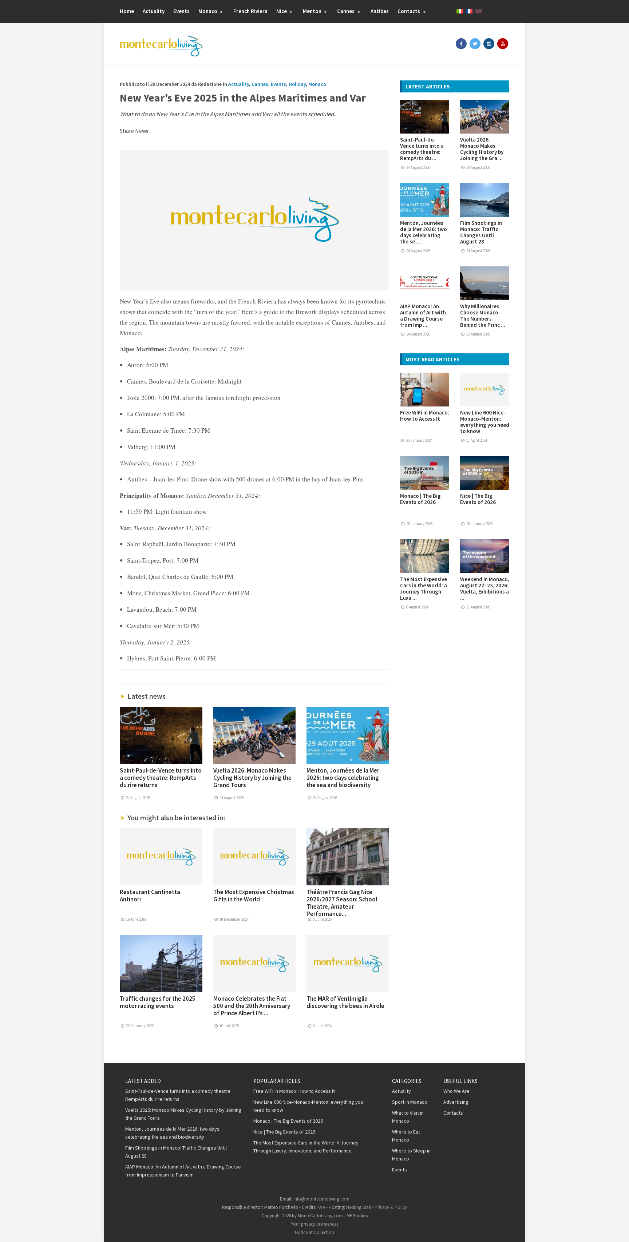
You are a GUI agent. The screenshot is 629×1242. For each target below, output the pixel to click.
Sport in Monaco (409, 1102)
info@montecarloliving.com (321, 1199)
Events (181, 11)
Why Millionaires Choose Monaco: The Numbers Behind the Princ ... (482, 315)
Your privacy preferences (314, 1224)
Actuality (154, 11)
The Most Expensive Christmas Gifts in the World (253, 895)
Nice (282, 11)
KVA (321, 1207)
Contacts (409, 11)
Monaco (208, 11)
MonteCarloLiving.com (320, 1216)
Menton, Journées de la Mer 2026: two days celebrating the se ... (423, 232)
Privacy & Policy (391, 1207)
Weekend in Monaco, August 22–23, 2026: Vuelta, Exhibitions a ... (484, 588)
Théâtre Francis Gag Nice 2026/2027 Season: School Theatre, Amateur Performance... (341, 903)
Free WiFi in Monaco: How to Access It (424, 415)
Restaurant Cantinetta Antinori (150, 895)
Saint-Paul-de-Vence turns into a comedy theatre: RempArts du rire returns (161, 777)
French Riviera (250, 11)
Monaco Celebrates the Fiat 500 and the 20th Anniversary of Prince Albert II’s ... (251, 1006)
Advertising (455, 1102)
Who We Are (456, 1091)
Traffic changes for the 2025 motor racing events (157, 1002)
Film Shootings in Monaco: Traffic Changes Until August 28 (481, 232)
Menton (313, 11)
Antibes (380, 11)
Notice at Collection (314, 1232)
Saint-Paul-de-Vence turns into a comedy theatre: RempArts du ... (422, 149)
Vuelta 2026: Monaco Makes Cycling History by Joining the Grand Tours (252, 777)
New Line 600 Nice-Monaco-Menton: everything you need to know (484, 421)
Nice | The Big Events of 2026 (478, 498)
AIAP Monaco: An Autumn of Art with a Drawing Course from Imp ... (423, 315)
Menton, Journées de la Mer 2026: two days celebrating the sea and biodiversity (342, 777)
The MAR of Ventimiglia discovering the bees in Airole (345, 1002)
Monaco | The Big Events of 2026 (420, 498)
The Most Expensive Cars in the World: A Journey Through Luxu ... (423, 588)
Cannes (346, 11)
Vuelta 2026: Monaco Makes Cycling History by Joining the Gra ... (481, 149)
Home (127, 11)
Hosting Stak (358, 1207)
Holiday (297, 84)
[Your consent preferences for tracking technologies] (616, 1229)
